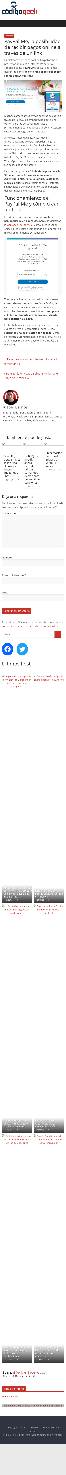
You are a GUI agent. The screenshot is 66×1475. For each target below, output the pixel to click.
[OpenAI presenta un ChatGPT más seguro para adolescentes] (17, 906)
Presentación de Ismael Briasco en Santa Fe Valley (53, 459)
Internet (9, 35)
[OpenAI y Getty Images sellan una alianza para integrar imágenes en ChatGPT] (12, 444)
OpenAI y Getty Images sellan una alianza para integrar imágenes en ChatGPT (12, 466)
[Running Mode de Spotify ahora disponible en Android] (49, 676)
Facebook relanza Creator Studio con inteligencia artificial (46, 1123)
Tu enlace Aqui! (10, 1396)
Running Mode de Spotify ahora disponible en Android (49, 893)
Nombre (8, 557)
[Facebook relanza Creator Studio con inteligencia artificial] (49, 906)
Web (4, 592)
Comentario (10, 513)
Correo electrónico (14, 575)
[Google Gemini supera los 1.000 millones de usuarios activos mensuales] (49, 1136)
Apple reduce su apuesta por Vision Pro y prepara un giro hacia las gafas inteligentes (18, 892)
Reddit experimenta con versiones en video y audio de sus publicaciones (17, 1352)
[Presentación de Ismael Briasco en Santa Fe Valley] (54, 444)
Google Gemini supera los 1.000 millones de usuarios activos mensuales (48, 1352)
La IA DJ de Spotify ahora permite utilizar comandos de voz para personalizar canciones (32, 469)
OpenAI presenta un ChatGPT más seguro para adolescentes (16, 1123)
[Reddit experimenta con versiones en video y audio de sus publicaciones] (17, 1136)
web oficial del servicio (20, 225)
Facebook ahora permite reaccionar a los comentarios (32, 361)
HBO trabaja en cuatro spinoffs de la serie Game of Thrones (31, 376)
